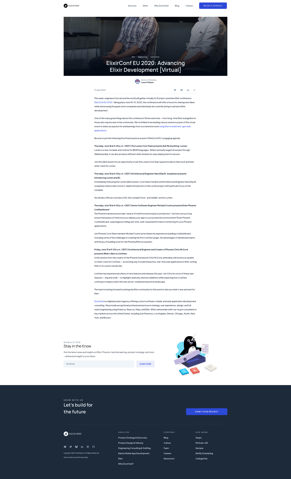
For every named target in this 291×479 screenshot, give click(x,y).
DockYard (99, 301)
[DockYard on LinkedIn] (82, 446)
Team (166, 448)
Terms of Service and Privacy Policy (76, 457)
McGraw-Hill (202, 443)
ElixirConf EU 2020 (103, 102)
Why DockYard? (125, 463)
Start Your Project (206, 411)
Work (145, 5)
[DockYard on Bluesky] (76, 446)
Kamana (199, 448)
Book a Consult (213, 5)
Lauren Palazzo (147, 82)
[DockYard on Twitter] (70, 446)
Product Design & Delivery (130, 443)
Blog (177, 5)
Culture (189, 5)
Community (154, 57)
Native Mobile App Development (133, 453)
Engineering (142, 57)
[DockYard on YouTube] (65, 446)
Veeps (199, 437)
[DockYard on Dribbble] (87, 446)
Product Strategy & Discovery (132, 437)
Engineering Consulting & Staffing (134, 448)
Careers (167, 453)
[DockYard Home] (72, 434)
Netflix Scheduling (204, 453)
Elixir (133, 57)
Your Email (70, 364)
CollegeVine (201, 458)
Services (132, 5)
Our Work (202, 432)
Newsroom (169, 458)
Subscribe (145, 364)
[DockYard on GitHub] (93, 446)
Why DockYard (161, 5)
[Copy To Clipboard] (194, 90)
